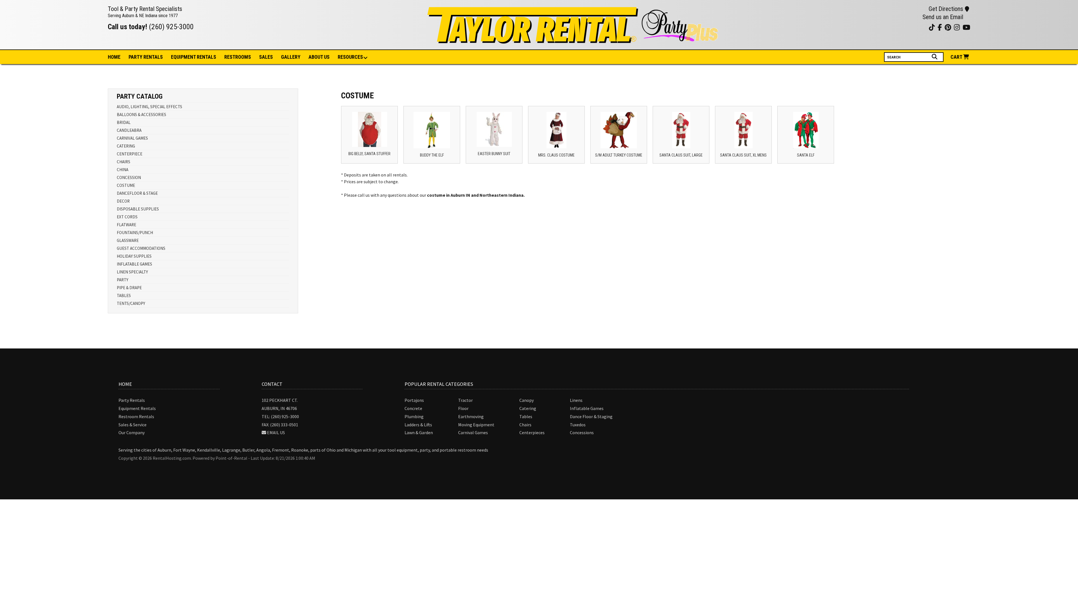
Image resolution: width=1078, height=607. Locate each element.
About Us (319, 57)
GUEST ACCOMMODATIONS (141, 248)
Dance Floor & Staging (591, 416)
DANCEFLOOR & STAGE (137, 193)
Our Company (131, 432)
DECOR (123, 201)
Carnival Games (473, 432)
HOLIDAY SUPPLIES (134, 256)
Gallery (290, 57)
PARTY (122, 279)
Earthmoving (471, 416)
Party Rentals (131, 400)
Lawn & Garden (419, 432)
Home (114, 57)
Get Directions (946, 8)
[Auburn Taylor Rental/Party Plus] (573, 40)
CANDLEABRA (129, 130)
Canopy (526, 400)
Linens (576, 400)
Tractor (465, 400)
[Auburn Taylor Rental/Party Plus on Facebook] (915, 27)
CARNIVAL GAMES (132, 138)
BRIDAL (124, 122)
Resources (350, 57)
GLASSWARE (128, 240)
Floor (463, 408)
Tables (525, 416)
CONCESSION (129, 177)
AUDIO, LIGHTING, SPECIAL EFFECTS (149, 106)
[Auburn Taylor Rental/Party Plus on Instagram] (901, 27)
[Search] (935, 57)
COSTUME (126, 185)
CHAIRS (123, 161)
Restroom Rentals (136, 416)
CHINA (122, 169)
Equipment (193, 57)
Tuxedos (578, 424)
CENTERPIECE (129, 154)
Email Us (276, 432)
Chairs (525, 424)
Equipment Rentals (137, 408)
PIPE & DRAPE (129, 287)
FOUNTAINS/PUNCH (135, 232)
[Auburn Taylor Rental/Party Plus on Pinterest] (908, 27)
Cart (957, 57)
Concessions (582, 432)
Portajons (414, 400)
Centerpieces (532, 432)
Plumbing (414, 416)
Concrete (413, 408)
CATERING (126, 146)
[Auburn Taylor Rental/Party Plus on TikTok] (922, 27)
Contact (272, 384)
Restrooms (237, 57)
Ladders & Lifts (418, 424)
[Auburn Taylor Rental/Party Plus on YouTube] (894, 27)
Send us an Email (942, 17)
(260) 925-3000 (171, 26)
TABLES (124, 295)
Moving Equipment (476, 424)
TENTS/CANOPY (131, 303)
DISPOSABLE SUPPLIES (138, 209)
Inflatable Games (587, 408)
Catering (527, 408)
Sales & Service (132, 424)
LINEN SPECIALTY (132, 272)
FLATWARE (126, 224)
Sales (266, 57)
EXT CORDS (127, 216)
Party (146, 57)
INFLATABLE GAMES (134, 264)
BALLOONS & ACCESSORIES (141, 114)
